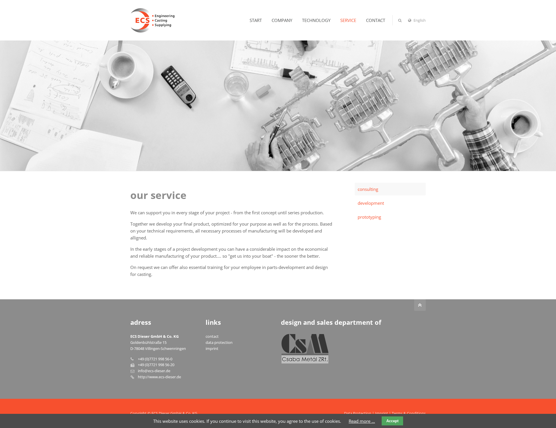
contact (375, 20)
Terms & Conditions (409, 413)
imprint (212, 348)
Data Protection (357, 413)
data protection (219, 342)
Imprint (381, 413)
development (371, 203)
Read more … (362, 421)
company (282, 20)
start (256, 20)
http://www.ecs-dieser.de (159, 376)
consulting (368, 189)
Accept (392, 421)
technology (316, 20)
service (348, 20)
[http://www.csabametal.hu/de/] (305, 348)
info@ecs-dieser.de (154, 370)
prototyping (369, 217)
